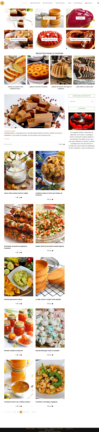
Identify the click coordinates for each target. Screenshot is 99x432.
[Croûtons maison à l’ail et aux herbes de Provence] (50, 170)
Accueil (25, 3)
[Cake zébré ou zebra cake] (84, 70)
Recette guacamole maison (13, 299)
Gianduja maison (9, 131)
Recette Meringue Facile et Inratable (47, 350)
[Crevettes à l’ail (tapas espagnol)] (50, 379)
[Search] (98, 3)
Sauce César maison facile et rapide (16, 193)
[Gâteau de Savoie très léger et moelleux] (61, 70)
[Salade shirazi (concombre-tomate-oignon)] (50, 223)
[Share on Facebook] (47, 199)
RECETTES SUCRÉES (47, 3)
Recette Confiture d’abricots (13, 350)
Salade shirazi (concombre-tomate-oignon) (50, 246)
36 (17, 412)
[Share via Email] (64, 144)
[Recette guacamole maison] (18, 276)
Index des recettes (35, 3)
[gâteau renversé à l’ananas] (38, 70)
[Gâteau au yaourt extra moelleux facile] (15, 70)
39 (27, 412)
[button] (6, 72)
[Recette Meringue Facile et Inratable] (50, 328)
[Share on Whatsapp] (62, 144)
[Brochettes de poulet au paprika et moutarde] (18, 223)
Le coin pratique (77, 3)
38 (24, 412)
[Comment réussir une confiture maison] (18, 379)
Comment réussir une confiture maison (17, 402)
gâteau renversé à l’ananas (38, 87)
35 (14, 412)
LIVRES (69, 3)
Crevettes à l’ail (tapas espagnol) (46, 402)
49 (33, 412)
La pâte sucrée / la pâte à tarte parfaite (48, 299)
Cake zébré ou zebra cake (84, 87)
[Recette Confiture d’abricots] (18, 328)
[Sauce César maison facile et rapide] (18, 170)
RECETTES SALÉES (60, 3)
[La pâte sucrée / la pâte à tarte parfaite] (50, 276)
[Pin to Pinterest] (60, 144)
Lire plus (7, 139)
